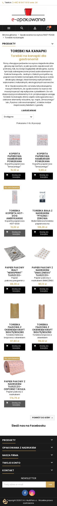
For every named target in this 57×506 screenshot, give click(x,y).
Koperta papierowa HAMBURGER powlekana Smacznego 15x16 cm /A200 (42, 160)
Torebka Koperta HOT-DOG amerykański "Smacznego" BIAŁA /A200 (15, 217)
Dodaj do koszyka (13, 176)
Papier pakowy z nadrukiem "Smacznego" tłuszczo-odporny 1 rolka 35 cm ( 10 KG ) (42, 274)
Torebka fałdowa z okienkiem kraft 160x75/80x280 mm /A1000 (14, 329)
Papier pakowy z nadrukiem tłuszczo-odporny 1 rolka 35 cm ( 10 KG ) (14, 386)
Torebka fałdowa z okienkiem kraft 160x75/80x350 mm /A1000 (42, 329)
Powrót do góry (42, 417)
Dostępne (18, 117)
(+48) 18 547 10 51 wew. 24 (25, 2)
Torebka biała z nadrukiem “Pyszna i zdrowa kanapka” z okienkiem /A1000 (42, 217)
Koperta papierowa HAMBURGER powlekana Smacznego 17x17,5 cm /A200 (15, 160)
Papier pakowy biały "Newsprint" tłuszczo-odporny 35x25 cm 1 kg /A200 (14, 274)
